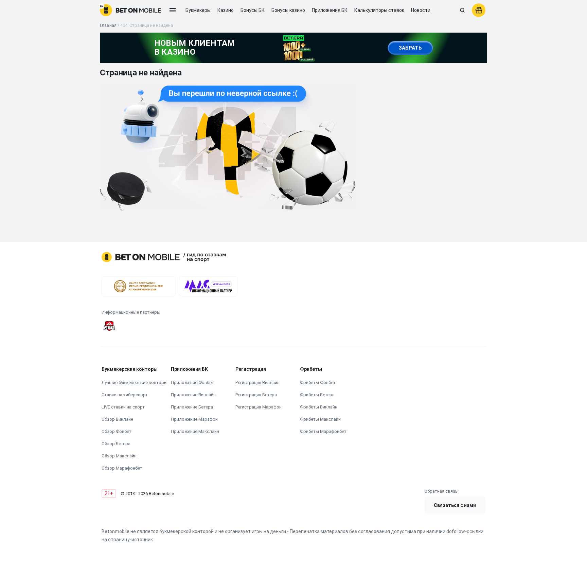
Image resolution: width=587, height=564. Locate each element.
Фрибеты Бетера (317, 394)
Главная (108, 25)
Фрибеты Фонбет (318, 382)
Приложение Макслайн (195, 431)
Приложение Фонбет (192, 382)
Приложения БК (330, 10)
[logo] (130, 10)
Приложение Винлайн (193, 394)
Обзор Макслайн (119, 455)
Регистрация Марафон (258, 407)
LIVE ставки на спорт (123, 407)
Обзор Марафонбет (122, 468)
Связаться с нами (455, 505)
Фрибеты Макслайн (320, 419)
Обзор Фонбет (116, 431)
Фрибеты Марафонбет (323, 431)
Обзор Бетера (116, 443)
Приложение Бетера (192, 407)
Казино (225, 10)
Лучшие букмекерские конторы (134, 382)
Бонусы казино (288, 10)
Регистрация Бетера (256, 394)
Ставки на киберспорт (125, 394)
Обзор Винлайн (117, 419)
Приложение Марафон (194, 419)
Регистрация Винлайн (257, 382)
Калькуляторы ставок (379, 10)
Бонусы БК (253, 10)
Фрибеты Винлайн (318, 407)
